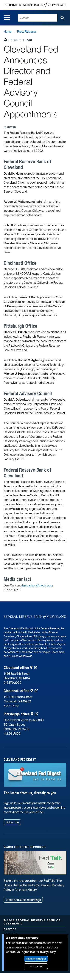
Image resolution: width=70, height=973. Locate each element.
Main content (18, 2)
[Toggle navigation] (7, 17)
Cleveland (16, 667)
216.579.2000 (12, 682)
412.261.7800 (12, 733)
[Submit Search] (62, 18)
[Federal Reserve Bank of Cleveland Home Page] (35, 5)
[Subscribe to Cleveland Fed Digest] (35, 776)
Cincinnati (16, 690)
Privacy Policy (47, 952)
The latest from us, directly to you (30, 793)
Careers (10, 929)
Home (8, 31)
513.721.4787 (11, 706)
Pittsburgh (17, 714)
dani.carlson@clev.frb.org (37, 585)
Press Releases (26, 31)
